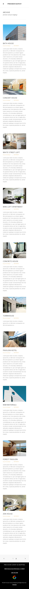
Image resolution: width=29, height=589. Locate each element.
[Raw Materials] (14, 393)
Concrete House (10, 261)
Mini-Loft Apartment (13, 207)
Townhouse (8, 316)
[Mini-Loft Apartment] (14, 195)
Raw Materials (9, 405)
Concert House (10, 98)
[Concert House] (14, 86)
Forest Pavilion (10, 459)
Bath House (8, 43)
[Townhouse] (14, 304)
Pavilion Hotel (10, 350)
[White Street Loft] (14, 141)
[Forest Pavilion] (14, 448)
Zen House (8, 514)
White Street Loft (11, 152)
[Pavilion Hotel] (14, 339)
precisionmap (7, 45)
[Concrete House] (14, 250)
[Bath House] (14, 32)
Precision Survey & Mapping (10, 14)
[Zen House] (14, 502)
